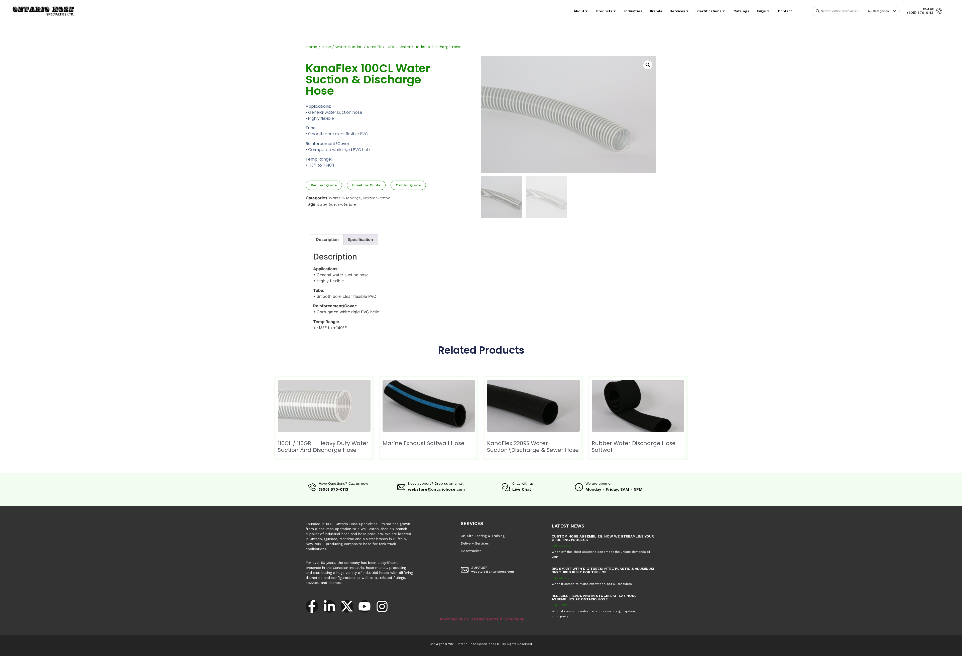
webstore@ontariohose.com (436, 489)
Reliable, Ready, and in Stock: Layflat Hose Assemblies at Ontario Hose (594, 597)
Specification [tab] (360, 239)
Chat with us (523, 483)
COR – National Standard (124, 658)
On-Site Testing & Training (483, 536)
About (579, 11)
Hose (326, 46)
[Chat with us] (506, 487)
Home (311, 46)
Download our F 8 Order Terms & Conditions (481, 619)
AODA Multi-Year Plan (82, 658)
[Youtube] (364, 606)
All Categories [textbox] (878, 11)
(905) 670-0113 (920, 13)
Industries (633, 11)
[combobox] (883, 11)
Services (677, 11)
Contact (785, 11)
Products (604, 11)
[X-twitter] (347, 606)
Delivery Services (475, 543)
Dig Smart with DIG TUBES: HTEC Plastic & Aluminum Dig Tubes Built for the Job (603, 570)
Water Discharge (345, 198)
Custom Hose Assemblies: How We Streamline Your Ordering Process (603, 538)
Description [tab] (327, 239)
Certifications (709, 11)
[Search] (817, 11)
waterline (347, 204)
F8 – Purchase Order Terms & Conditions (181, 658)
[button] (647, 64)
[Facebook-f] (312, 606)
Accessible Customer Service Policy (31, 658)
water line (326, 204)
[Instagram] (382, 606)
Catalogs (741, 11)
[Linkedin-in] (329, 606)
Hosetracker (471, 551)
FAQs (761, 11)
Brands (656, 11)
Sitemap (225, 658)
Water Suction (349, 46)
